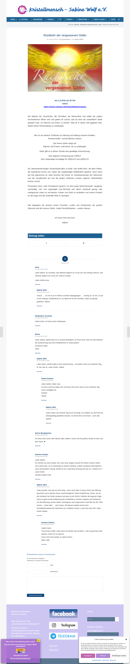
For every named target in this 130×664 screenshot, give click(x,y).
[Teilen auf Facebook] (46, 243)
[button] (126, 639)
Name (52, 565)
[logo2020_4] (64, 10)
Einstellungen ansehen (119, 655)
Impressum (113, 660)
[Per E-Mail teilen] (83, 243)
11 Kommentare (64, 39)
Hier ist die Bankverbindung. (20, 658)
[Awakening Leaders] (1, 332)
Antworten (37, 284)
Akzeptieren (88, 655)
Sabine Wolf (79, 39)
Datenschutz (105, 660)
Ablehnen (103, 655)
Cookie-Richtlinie (96, 660)
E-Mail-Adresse (54, 571)
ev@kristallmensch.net (20, 631)
